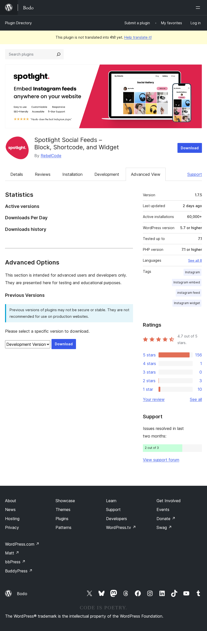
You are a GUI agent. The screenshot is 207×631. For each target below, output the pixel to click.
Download (190, 148)
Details (16, 174)
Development (106, 174)
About (10, 500)
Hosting (12, 518)
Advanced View (145, 174)
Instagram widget (187, 303)
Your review (154, 399)
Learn (111, 500)
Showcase (65, 500)
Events (163, 509)
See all (196, 399)
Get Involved (169, 500)
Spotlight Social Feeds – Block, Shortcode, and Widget (76, 143)
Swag (164, 527)
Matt (12, 552)
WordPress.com (22, 544)
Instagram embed (186, 282)
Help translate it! (138, 37)
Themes (63, 509)
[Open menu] (199, 7)
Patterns (63, 527)
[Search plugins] (59, 54)
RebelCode (51, 155)
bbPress (15, 561)
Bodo (22, 593)
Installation (72, 174)
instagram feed (188, 293)
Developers (116, 518)
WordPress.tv (121, 527)
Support (194, 174)
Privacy (12, 527)
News (10, 509)
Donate (166, 518)
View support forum (161, 459)
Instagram (192, 272)
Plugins (62, 518)
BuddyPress (19, 570)
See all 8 (195, 260)
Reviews (42, 174)
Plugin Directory (18, 23)
